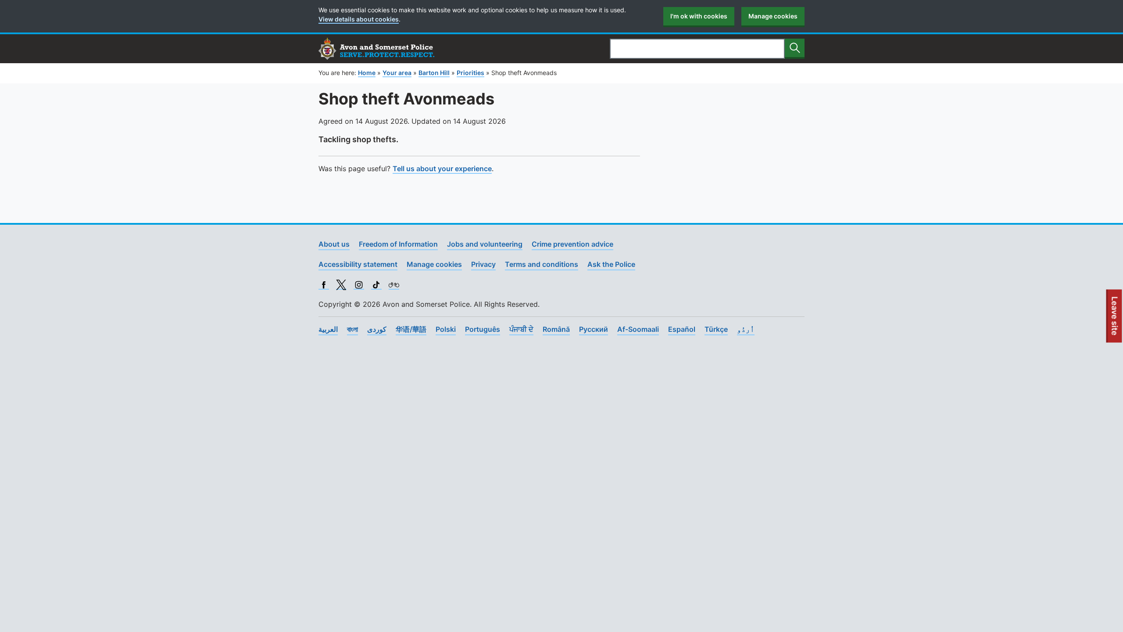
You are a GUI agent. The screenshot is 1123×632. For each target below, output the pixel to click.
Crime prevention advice (572, 244)
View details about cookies (358, 19)
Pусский (593, 329)
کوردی (376, 329)
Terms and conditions (541, 264)
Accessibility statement (357, 264)
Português (482, 329)
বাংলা (352, 329)
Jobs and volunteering (484, 244)
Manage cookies (773, 16)
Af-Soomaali (638, 329)
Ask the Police (611, 264)
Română (556, 329)
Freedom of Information (398, 244)
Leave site (1115, 319)
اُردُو (746, 329)
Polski (446, 329)
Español (681, 329)
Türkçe (716, 329)
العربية (328, 329)
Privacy (483, 264)
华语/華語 (411, 329)
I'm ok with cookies (698, 16)
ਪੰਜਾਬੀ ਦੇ (521, 329)
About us (334, 244)
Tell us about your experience (442, 168)
